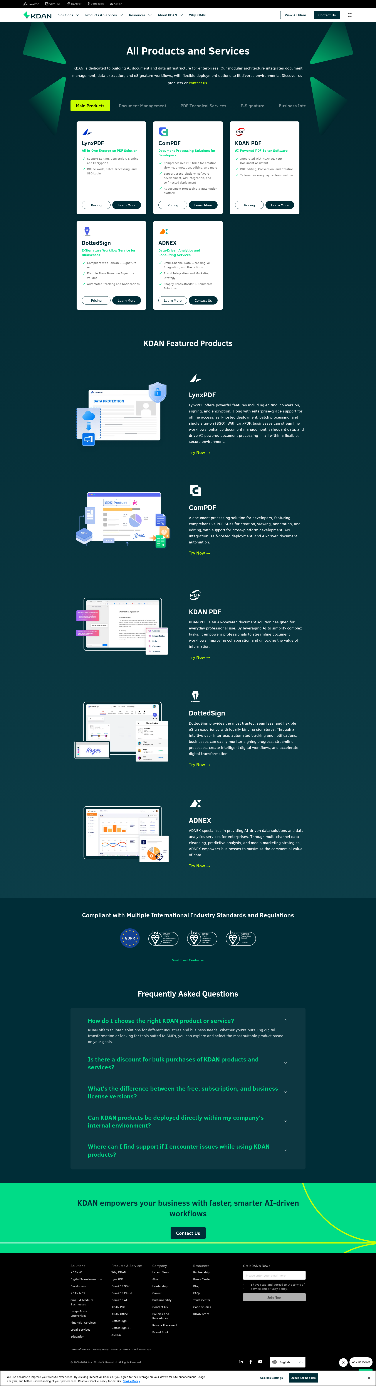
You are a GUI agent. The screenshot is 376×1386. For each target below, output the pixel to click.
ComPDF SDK (120, 1286)
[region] (188, 1378)
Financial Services (83, 1322)
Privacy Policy (100, 1349)
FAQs (196, 1293)
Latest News (160, 1272)
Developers (78, 1286)
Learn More (127, 205)
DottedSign (119, 1321)
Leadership (160, 1286)
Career (157, 1293)
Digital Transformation (86, 1279)
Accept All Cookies (303, 1378)
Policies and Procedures (160, 1316)
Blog (196, 1286)
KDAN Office (119, 1314)
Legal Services (80, 1329)
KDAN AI (76, 1272)
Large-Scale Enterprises (78, 1313)
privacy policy (277, 1289)
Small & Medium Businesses (81, 1302)
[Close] (369, 1378)
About (156, 1279)
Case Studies (202, 1307)
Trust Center (201, 1300)
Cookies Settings (271, 1378)
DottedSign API (121, 1328)
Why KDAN (118, 1272)
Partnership (201, 1272)
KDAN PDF (118, 1307)
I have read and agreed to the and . (277, 1286)
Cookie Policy (131, 1381)
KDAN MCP (77, 1293)
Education (77, 1336)
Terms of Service (80, 1349)
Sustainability (161, 1300)
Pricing (96, 205)
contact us (198, 82)
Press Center (202, 1279)
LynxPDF (117, 1279)
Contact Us (203, 300)
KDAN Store (201, 1314)
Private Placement (164, 1325)
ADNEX (116, 1335)
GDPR (126, 1349)
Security (116, 1349)
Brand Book (160, 1332)
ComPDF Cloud (121, 1293)
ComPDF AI (119, 1300)
